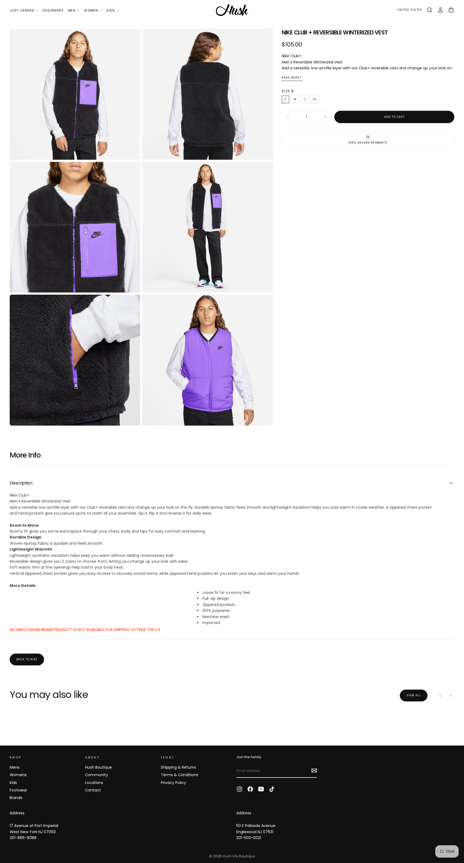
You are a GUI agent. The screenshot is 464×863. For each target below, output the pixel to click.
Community (96, 775)
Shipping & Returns (178, 767)
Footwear (18, 790)
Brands (16, 797)
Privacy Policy (173, 782)
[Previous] (440, 695)
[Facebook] (250, 789)
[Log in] (440, 10)
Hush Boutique (98, 767)
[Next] (451, 695)
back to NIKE (26, 659)
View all (414, 695)
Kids (111, 10)
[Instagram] (239, 789)
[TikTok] (272, 789)
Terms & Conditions (179, 775)
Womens (18, 775)
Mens (15, 767)
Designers (53, 10)
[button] (409, 10)
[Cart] (451, 10)
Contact (93, 790)
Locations (94, 782)
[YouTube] (261, 789)
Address (17, 813)
